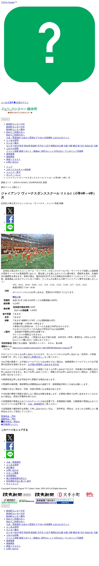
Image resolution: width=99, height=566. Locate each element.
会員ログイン (22, 102)
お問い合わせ (12, 162)
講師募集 (10, 157)
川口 (82, 146)
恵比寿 (27, 146)
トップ (9, 167)
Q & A (41, 138)
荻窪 (21, 146)
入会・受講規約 (13, 138)
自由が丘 (89, 146)
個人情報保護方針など (16, 478)
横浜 (75, 146)
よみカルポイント (61, 138)
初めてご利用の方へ (15, 135)
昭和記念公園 (57, 146)
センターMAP (12, 146)
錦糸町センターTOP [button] (15, 124)
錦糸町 (34, 146)
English (11, 2)
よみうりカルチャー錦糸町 (18, 169)
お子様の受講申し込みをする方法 (43, 364)
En (6, 2)
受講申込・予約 (8, 416)
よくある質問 (12, 140)
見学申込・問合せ (11, 422)
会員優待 (48, 138)
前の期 (17, 297)
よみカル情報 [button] (12, 148)
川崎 (70, 146)
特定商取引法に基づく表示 (18, 481)
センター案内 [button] (12, 143)
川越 (96, 146)
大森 (66, 146)
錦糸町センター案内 (15, 129)
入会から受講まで (29, 138)
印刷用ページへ (10, 424)
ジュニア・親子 (13, 172)
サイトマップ (12, 484)
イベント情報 (12, 151)
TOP (3, 2)
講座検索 (10, 154)
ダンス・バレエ (13, 175)
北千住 (40, 146)
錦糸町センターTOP (15, 127)
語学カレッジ (47, 151)
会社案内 (10, 467)
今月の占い (59, 151)
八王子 (47, 146)
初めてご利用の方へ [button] (15, 132)
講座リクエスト (13, 159)
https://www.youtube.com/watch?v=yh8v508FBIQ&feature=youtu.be (41, 348)
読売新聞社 (11, 476)
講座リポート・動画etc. (29, 151)
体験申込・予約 (8, 419)
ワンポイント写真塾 (74, 151)
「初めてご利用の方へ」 (33, 357)
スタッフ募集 (12, 473)
